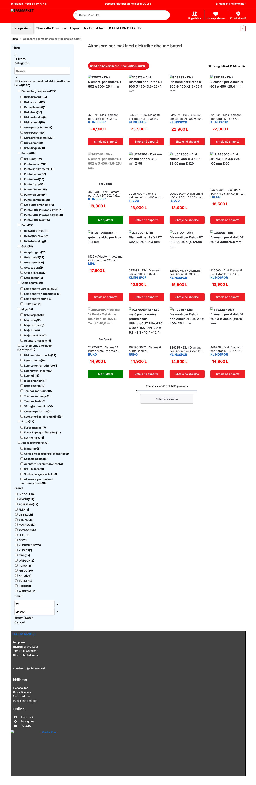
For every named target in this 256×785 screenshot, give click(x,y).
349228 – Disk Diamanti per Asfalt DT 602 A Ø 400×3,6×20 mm (226, 349)
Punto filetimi (32, 189)
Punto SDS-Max (34, 220)
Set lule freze (32, 469)
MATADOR (25, 524)
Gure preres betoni (36, 127)
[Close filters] (75, 46)
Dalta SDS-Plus (34, 231)
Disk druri (30, 112)
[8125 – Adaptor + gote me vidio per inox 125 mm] (105, 241)
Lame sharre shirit (36, 298)
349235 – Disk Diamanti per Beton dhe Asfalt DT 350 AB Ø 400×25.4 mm (186, 349)
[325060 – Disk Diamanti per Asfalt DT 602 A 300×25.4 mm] (227, 248)
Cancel (19, 622)
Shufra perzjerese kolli (38, 474)
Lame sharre (29, 282)
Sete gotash (31, 277)
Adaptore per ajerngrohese (41, 463)
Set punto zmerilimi (36, 204)
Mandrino (30, 448)
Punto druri (31, 179)
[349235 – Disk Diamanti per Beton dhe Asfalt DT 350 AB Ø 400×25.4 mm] (187, 325)
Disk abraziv (32, 102)
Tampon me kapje (35, 396)
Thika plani (31, 304)
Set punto (30, 159)
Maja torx (30, 330)
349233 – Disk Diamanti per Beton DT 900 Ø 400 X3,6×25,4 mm (186, 117)
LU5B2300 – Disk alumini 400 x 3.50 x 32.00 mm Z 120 (186, 195)
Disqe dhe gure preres (35, 91)
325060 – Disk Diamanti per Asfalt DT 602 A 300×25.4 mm (226, 272)
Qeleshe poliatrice (36, 411)
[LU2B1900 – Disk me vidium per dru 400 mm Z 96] (146, 170)
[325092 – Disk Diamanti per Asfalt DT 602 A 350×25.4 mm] (146, 248)
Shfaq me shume (167, 399)
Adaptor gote (32, 252)
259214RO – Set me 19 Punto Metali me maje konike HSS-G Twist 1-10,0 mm (103, 349)
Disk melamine (33, 117)
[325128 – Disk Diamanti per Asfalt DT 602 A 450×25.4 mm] (227, 92)
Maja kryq (30, 320)
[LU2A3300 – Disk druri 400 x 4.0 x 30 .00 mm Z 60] (227, 168)
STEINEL (24, 519)
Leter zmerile (32, 360)
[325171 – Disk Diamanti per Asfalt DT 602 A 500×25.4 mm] (105, 92)
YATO (22, 575)
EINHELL (24, 514)
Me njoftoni (105, 220)
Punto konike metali (37, 169)
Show (23, 618)
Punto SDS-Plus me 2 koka (41, 210)
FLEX (22, 509)
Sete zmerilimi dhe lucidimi (41, 416)
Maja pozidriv (33, 325)
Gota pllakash (33, 272)
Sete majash (32, 315)
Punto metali (32, 164)
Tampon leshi (32, 401)
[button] (239, 28)
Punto (25, 153)
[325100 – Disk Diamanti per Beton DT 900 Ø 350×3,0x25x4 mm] (187, 248)
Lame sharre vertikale (38, 288)
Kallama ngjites (34, 458)
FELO (22, 535)
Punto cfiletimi (33, 194)
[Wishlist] (91, 81)
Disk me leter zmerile (37, 355)
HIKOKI (23, 499)
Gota (24, 246)
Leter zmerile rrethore (38, 365)
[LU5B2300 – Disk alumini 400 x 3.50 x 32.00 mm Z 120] (187, 170)
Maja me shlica (33, 335)
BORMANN (26, 504)
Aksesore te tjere (32, 442)
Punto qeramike (34, 199)
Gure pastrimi (33, 132)
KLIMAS (24, 550)
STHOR (23, 586)
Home (14, 38)
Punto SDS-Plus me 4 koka (41, 214)
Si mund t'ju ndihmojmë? (231, 3)
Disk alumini (32, 122)
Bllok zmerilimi (33, 380)
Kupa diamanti (33, 107)
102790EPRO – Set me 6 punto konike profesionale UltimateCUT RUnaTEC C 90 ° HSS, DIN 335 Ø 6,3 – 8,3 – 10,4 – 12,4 (146, 349)
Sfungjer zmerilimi (36, 406)
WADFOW (25, 591)
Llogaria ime (194, 18)
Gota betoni (31, 262)
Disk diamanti (33, 97)
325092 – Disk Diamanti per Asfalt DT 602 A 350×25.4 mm (144, 272)
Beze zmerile (32, 385)
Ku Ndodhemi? (238, 18)
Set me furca (32, 437)
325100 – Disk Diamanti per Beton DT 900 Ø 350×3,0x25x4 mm (185, 272)
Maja (24, 309)
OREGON (25, 560)
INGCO (23, 494)
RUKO (92, 354)
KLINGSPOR (97, 122)
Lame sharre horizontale (40, 293)
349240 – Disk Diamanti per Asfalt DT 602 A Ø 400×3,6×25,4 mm (104, 193)
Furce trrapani (33, 427)
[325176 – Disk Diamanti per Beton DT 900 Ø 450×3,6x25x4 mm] (146, 92)
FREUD (134, 201)
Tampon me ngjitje (36, 390)
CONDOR (25, 529)
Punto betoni (32, 174)
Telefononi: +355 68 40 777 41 (29, 3)
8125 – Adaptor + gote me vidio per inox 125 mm (105, 258)
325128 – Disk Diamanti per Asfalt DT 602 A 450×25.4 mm (225, 117)
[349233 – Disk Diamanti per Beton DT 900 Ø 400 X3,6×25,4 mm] (187, 92)
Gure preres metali (36, 137)
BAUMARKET (24, 634)
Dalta (24, 225)
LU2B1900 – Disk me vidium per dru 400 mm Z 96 (146, 195)
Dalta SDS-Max (33, 236)
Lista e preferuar (216, 18)
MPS (91, 264)
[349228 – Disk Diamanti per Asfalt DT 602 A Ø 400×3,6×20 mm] (227, 324)
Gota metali (31, 257)
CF (20, 540)
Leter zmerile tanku (36, 370)
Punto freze (31, 184)
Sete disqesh (32, 148)
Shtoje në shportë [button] (105, 141)
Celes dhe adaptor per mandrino (45, 453)
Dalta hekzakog (34, 241)
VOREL (23, 580)
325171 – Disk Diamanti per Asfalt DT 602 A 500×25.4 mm (103, 117)
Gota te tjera (32, 267)
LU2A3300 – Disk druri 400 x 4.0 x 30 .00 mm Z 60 (226, 191)
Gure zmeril (31, 142)
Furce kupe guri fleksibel (40, 432)
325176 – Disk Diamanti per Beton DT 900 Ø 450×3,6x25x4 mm (144, 117)
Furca (25, 421)
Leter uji (29, 375)
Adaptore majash (35, 340)
